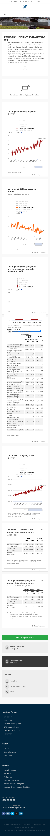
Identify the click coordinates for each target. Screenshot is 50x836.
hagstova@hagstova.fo (13, 807)
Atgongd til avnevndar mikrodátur (17, 787)
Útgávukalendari (10, 752)
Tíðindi (6, 748)
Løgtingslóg (8, 720)
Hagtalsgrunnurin (26, 2)
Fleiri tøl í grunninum (25, 637)
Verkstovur (8, 777)
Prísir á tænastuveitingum (14, 784)
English (38, 2)
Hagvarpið (8, 755)
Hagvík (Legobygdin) (11, 780)
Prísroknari (8, 773)
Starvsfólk (13, 2)
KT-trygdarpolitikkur (11, 727)
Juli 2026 (25, 334)
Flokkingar (8, 734)
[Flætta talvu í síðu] (41, 529)
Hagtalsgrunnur (10, 770)
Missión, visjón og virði (12, 724)
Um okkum (8, 717)
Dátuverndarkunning (12, 730)
